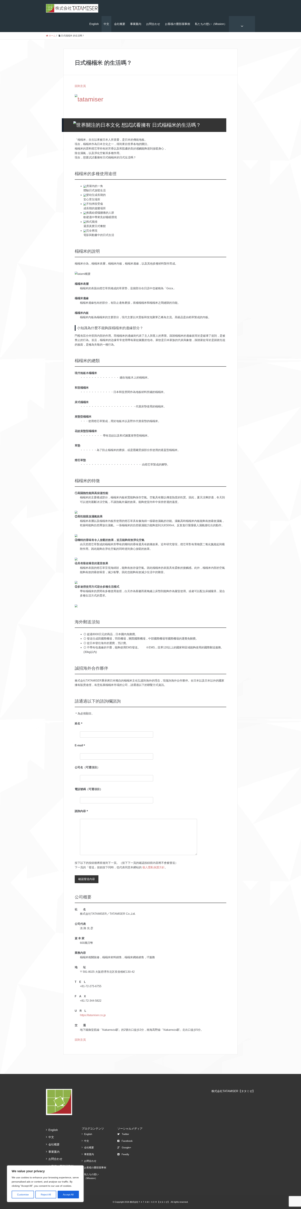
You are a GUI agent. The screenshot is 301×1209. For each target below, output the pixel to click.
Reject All (46, 1194)
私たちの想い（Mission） (211, 23)
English (94, 23)
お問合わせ (153, 23)
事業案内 (135, 23)
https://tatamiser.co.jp (93, 1015)
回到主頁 (80, 86)
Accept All (68, 1194)
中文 (106, 23)
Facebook (127, 1140)
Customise (23, 1194)
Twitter (125, 1134)
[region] (45, 1183)
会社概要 (119, 23)
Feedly (125, 1154)
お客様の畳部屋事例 (177, 23)
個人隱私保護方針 (153, 867)
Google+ (126, 1147)
